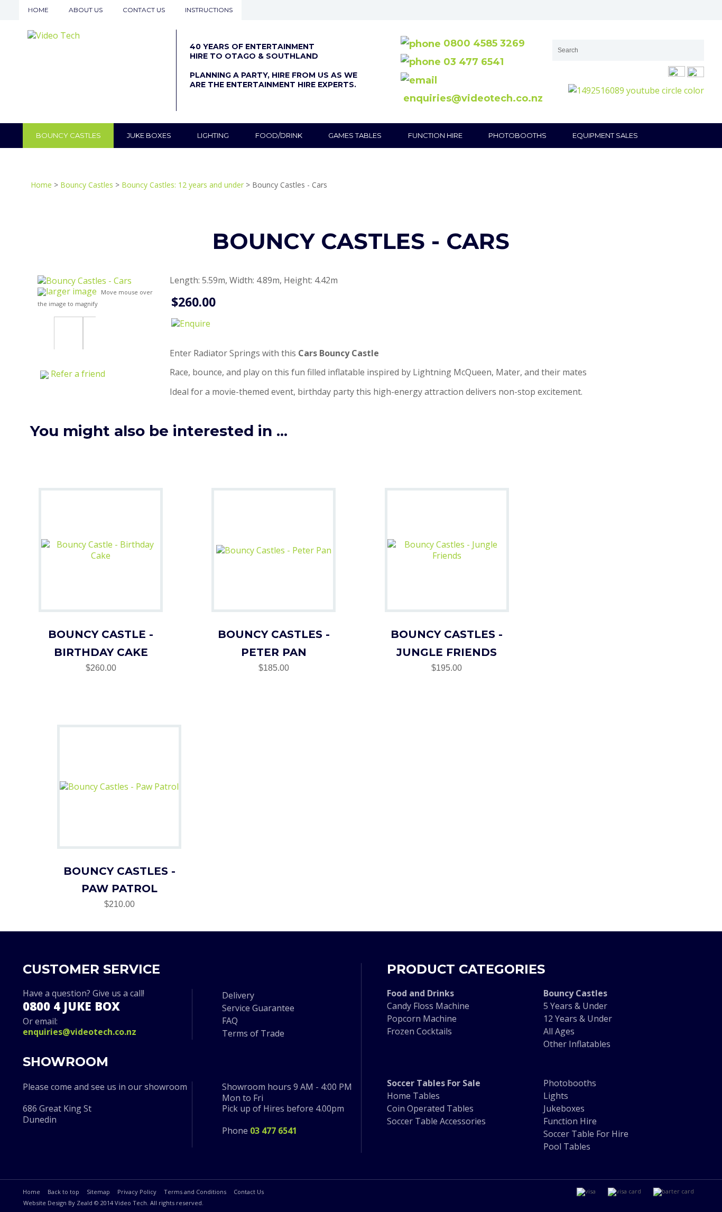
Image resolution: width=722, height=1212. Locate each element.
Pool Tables (566, 1146)
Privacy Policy (136, 1192)
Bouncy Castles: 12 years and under (183, 185)
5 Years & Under (575, 1006)
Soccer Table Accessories (436, 1121)
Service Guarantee (258, 1008)
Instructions (209, 10)
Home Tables (413, 1096)
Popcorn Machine (422, 1018)
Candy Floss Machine (428, 1006)
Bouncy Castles (68, 135)
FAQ (230, 1020)
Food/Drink (278, 135)
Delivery (238, 995)
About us (86, 10)
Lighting (213, 135)
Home (38, 10)
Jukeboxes (564, 1108)
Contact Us (249, 1192)
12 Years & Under (577, 1018)
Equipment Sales (605, 135)
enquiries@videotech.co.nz (79, 1032)
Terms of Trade (253, 1033)
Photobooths (517, 135)
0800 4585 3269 (483, 43)
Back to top (63, 1192)
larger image (71, 291)
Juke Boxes (149, 135)
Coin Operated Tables (430, 1108)
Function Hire (435, 135)
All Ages (559, 1031)
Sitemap (98, 1192)
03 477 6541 (472, 62)
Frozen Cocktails (419, 1031)
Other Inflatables (576, 1044)
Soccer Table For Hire (585, 1134)
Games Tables (355, 135)
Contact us (144, 10)
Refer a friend (78, 374)
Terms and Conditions (195, 1192)
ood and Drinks (422, 993)
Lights (555, 1096)
